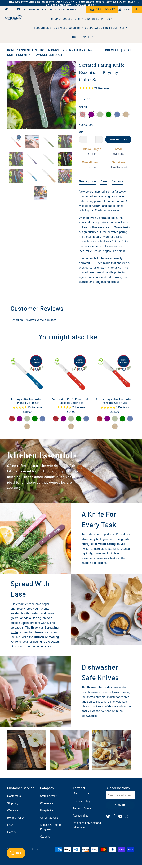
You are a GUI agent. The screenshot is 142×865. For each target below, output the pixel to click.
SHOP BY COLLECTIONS (66, 18)
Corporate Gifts (49, 817)
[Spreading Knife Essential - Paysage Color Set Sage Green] (114, 418)
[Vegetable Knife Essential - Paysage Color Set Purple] (63, 418)
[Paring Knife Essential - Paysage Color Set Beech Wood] (27, 426)
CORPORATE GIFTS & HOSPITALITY (106, 27)
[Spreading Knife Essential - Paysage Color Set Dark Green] (122, 418)
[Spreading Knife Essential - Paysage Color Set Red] (99, 418)
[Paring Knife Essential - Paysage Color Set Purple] (19, 418)
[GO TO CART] (137, 9)
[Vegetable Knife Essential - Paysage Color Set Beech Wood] (71, 426)
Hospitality (46, 810)
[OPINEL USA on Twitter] (6, 9)
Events (71, 9)
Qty (81, 132)
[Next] (72, 95)
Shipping (12, 803)
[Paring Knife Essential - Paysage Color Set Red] (11, 418)
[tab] (87, 180)
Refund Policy (15, 817)
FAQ (10, 824)
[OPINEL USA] (13, 18)
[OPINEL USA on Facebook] (12, 9)
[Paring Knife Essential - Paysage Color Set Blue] (42, 418)
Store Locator (55, 9)
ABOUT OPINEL (81, 36)
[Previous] (10, 95)
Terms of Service (83, 808)
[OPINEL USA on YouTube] (18, 9)
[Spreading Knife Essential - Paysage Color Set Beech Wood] (114, 426)
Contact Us (14, 796)
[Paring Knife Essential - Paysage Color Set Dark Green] (34, 418)
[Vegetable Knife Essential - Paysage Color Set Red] (55, 418)
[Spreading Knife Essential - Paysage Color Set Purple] (107, 418)
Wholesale (46, 803)
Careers (45, 836)
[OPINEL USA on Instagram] (24, 9)
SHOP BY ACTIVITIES (98, 18)
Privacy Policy (81, 801)
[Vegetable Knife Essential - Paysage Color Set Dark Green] (78, 418)
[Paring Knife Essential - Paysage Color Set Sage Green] (27, 418)
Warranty (12, 810)
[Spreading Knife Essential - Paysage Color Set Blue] (130, 418)
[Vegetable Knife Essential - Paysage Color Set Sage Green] (71, 418)
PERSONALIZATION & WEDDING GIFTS (57, 27)
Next (127, 50)
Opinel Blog (35, 9)
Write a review (46, 320)
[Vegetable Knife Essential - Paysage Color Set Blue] (86, 418)
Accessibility (80, 815)
